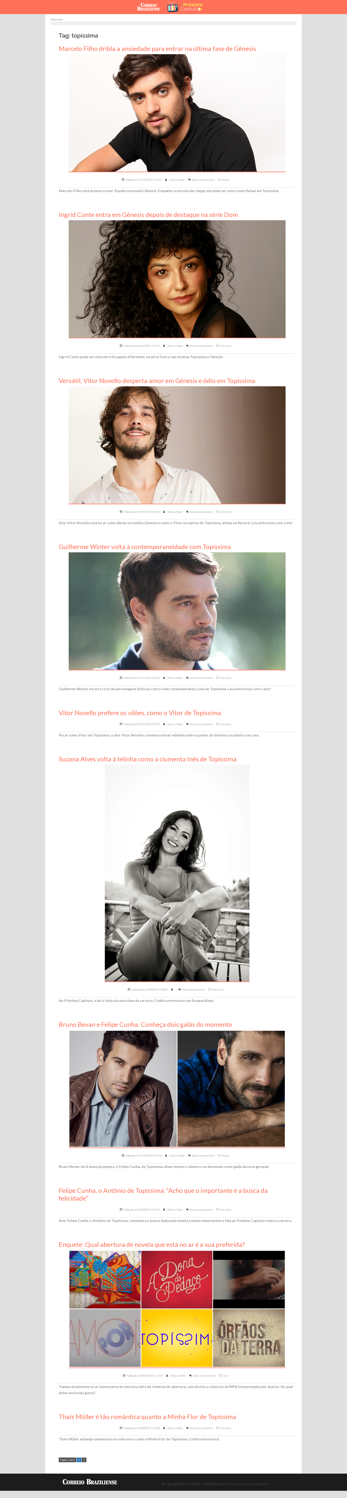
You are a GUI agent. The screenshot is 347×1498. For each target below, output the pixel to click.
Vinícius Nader (177, 179)
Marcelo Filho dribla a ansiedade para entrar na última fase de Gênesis (157, 48)
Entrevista (225, 345)
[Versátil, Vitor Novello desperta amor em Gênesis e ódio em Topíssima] (177, 445)
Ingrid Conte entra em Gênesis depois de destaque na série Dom (148, 214)
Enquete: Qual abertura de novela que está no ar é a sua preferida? (152, 1244)
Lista (225, 1375)
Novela (225, 179)
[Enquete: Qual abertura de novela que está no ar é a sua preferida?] (177, 1309)
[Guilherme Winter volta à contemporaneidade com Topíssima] (177, 611)
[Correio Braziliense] (151, 6)
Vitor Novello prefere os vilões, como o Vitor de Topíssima (140, 713)
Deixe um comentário (203, 179)
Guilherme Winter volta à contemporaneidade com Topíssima (145, 547)
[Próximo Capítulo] (188, 6)
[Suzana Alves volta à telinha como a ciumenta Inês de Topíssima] (177, 873)
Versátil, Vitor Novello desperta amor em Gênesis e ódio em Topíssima (157, 380)
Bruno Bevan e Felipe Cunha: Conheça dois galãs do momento (145, 1024)
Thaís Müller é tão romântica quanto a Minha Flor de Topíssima (147, 1416)
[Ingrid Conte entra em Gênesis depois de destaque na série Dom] (177, 279)
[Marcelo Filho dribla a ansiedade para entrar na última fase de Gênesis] (177, 113)
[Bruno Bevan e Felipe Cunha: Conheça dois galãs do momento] (177, 1089)
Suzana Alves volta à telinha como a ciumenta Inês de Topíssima (148, 759)
